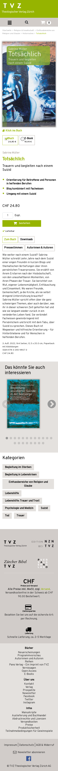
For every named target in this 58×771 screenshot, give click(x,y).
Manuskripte (29, 712)
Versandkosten (29, 722)
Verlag (29, 687)
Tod (7, 515)
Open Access (29, 671)
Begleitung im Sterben (18, 467)
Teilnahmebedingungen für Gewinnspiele (29, 731)
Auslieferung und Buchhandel (29, 715)
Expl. (17, 215)
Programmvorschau (29, 655)
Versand (45, 589)
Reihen (29, 661)
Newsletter (29, 693)
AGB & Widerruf (45, 745)
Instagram (29, 702)
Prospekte (29, 690)
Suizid (44, 508)
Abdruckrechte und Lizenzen (29, 718)
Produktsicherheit (29, 728)
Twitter (29, 699)
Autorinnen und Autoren (29, 658)
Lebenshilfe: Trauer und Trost (22, 500)
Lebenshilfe (12, 493)
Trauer (20, 515)
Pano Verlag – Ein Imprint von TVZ (29, 664)
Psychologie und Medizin (19, 508)
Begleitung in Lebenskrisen (21, 474)
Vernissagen (29, 668)
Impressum (10, 745)
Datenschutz (26, 745)
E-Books (29, 674)
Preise (29, 725)
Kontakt (29, 684)
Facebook (29, 696)
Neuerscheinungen (29, 652)
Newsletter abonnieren (30, 752)
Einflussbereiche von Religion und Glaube (28, 484)
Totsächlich (41, 33)
